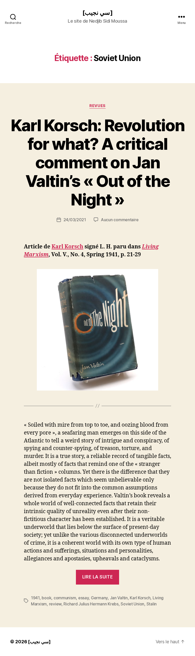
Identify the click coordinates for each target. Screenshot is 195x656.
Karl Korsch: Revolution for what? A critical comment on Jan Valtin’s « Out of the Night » (98, 162)
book (46, 597)
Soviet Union (132, 603)
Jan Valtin (119, 597)
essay (83, 597)
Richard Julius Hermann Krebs (90, 603)
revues (97, 105)
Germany (99, 597)
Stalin (152, 603)
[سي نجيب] (97, 13)
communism (65, 597)
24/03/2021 (74, 219)
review (55, 603)
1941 (35, 597)
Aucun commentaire (119, 219)
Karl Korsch (67, 246)
